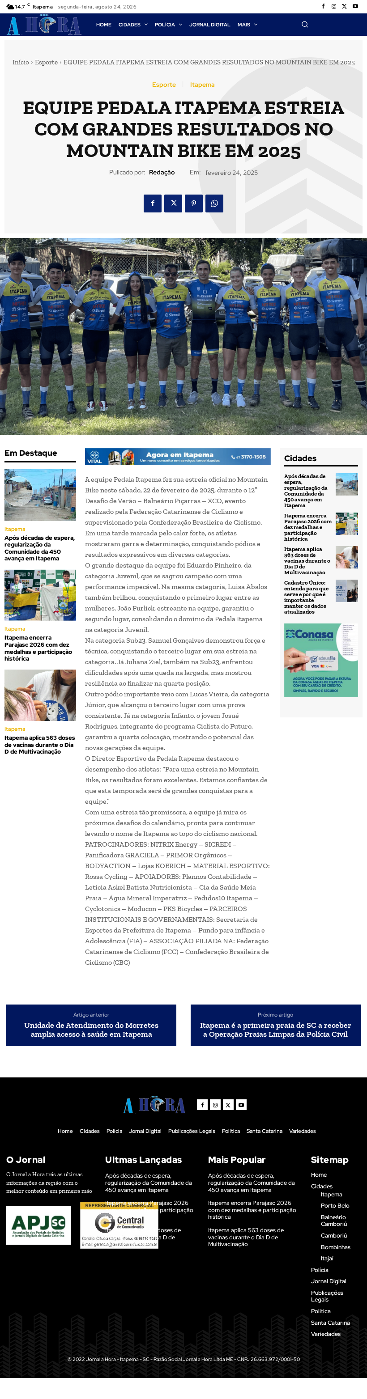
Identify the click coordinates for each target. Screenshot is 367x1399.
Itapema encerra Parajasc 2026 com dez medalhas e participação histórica (38, 648)
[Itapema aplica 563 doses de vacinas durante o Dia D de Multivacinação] (40, 695)
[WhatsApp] (214, 203)
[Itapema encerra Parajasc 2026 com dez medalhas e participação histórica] (40, 595)
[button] (304, 24)
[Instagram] (334, 6)
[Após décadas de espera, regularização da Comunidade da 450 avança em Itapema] (40, 495)
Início (21, 62)
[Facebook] (323, 6)
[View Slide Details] (178, 456)
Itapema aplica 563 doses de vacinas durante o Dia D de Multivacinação (39, 744)
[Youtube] (355, 6)
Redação (162, 172)
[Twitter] (344, 6)
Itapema (202, 84)
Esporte (46, 62)
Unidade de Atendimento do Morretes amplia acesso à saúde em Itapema (91, 1030)
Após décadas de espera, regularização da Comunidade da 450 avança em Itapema (39, 548)
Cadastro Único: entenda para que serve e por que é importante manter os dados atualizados (306, 597)
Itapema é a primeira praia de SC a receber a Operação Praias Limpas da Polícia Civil (275, 1030)
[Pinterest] (194, 203)
